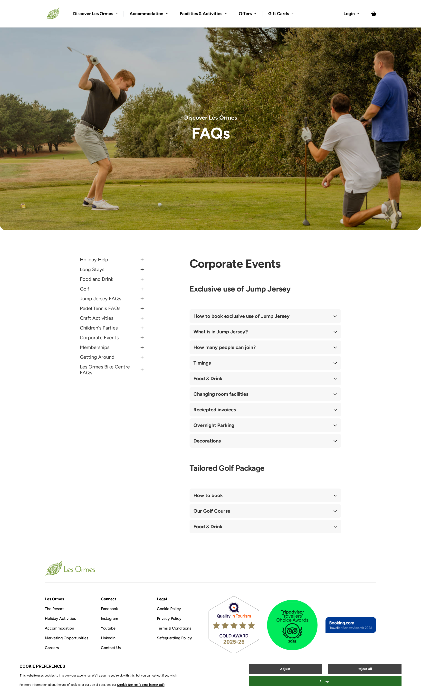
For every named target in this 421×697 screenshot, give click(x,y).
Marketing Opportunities (66, 638)
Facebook (109, 608)
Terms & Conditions (174, 628)
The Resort (54, 608)
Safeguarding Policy (174, 638)
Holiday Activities (60, 618)
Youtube (108, 628)
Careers (52, 647)
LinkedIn (108, 638)
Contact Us (111, 647)
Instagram (109, 618)
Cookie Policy (169, 608)
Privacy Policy (169, 618)
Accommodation (59, 628)
